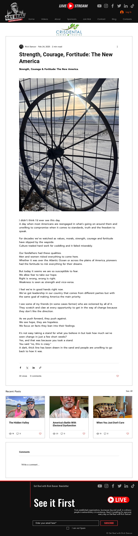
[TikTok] (132, 5)
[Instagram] (106, 5)
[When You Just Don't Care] (112, 407)
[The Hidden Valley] (25, 407)
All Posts (9, 28)
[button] (129, 28)
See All (129, 391)
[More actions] (117, 46)
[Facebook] (112, 5)
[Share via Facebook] (20, 367)
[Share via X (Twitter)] (27, 367)
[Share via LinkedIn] (33, 367)
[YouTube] (99, 5)
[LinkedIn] (125, 5)
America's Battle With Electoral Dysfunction (64, 424)
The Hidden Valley (19, 422)
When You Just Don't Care (110, 422)
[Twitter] (119, 5)
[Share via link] (40, 367)
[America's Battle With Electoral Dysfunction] (69, 407)
